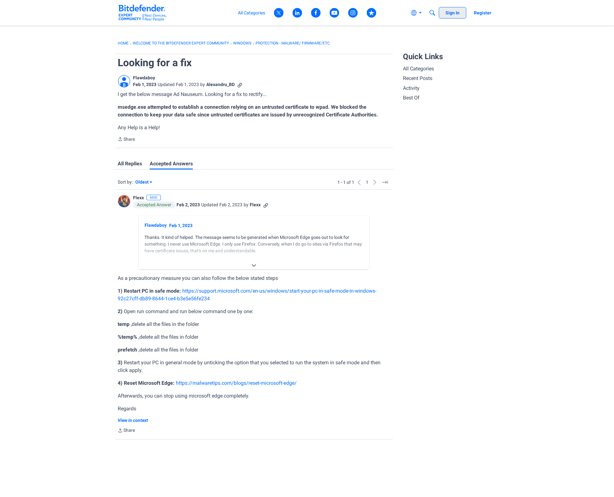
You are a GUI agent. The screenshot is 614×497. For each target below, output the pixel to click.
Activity (411, 88)
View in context (133, 420)
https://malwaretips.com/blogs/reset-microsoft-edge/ (236, 383)
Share (126, 140)
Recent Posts (417, 78)
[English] (142, 12)
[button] (124, 81)
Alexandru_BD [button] (220, 84)
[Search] (432, 13)
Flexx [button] (138, 197)
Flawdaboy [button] (144, 77)
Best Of (411, 98)
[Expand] (254, 265)
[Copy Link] (240, 84)
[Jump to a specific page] (385, 182)
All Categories (418, 69)
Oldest (142, 182)
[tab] (130, 163)
